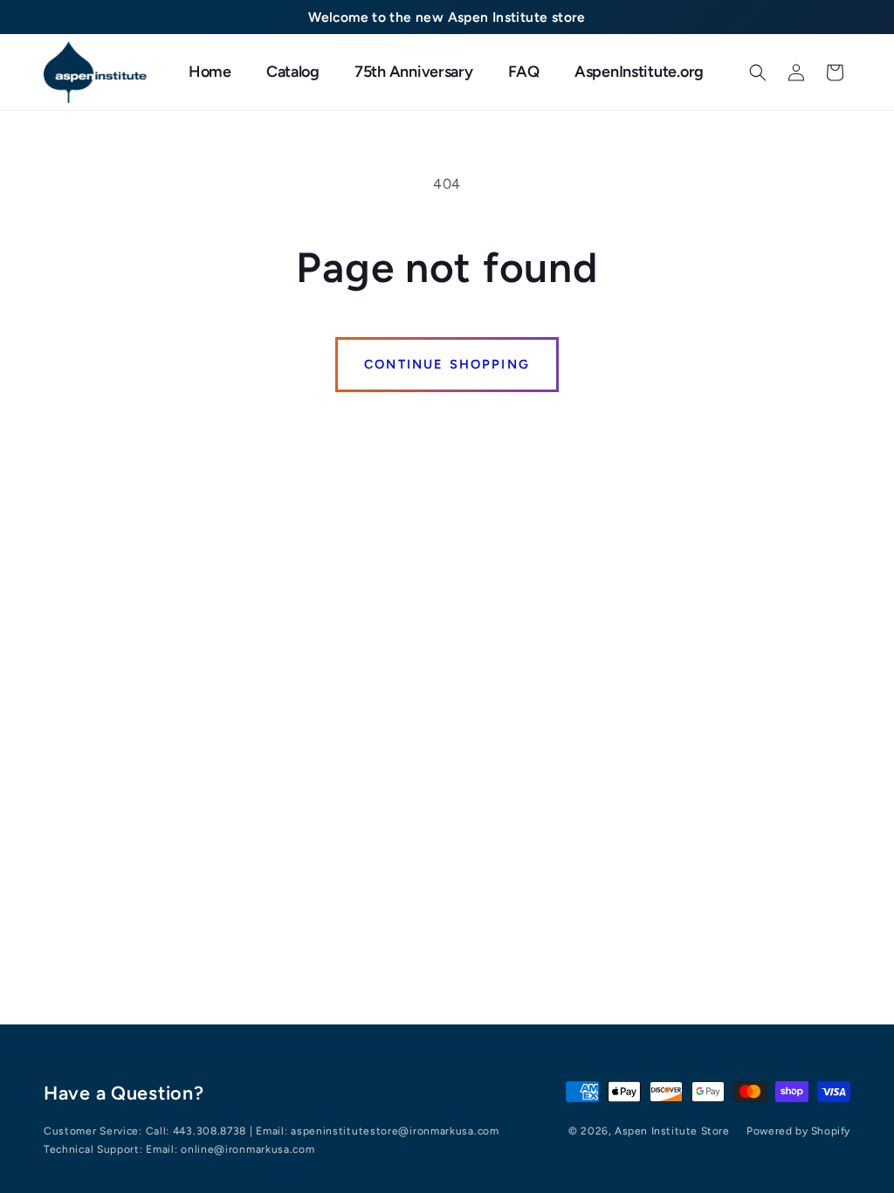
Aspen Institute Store (672, 1131)
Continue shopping (447, 364)
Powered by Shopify (798, 1131)
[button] (758, 72)
